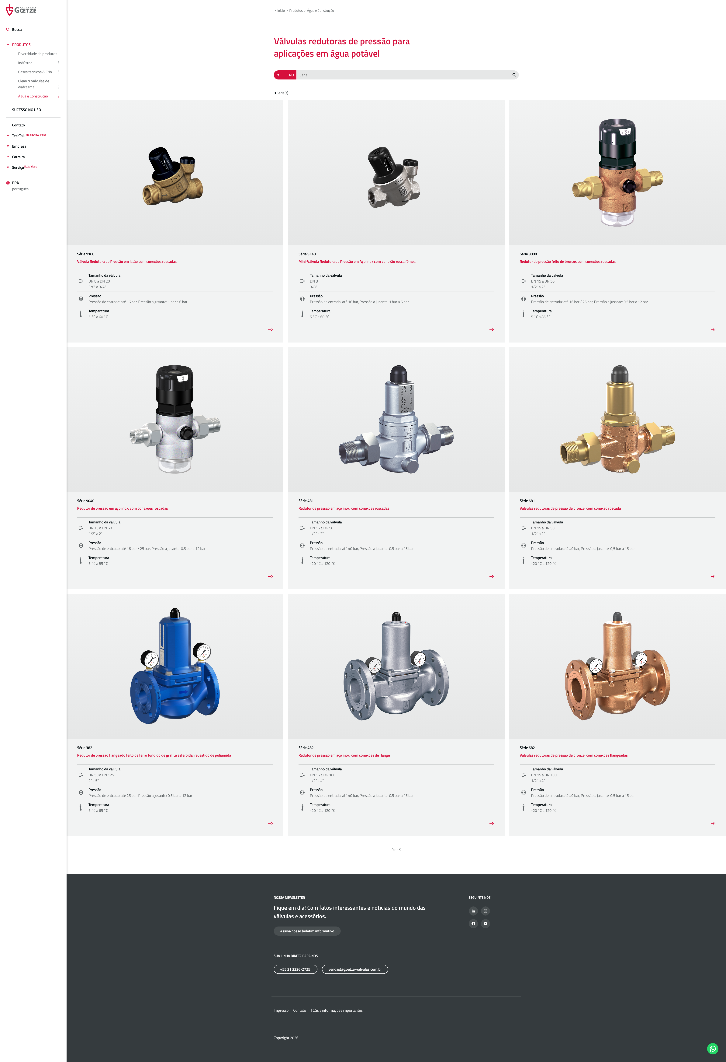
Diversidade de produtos (37, 54)
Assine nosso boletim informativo (307, 931)
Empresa (19, 146)
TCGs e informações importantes (337, 1010)
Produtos (21, 44)
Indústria (25, 63)
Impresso (281, 1010)
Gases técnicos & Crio (35, 72)
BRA (20, 186)
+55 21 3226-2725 (295, 969)
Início (281, 10)
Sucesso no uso (26, 110)
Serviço (24, 167)
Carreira (18, 157)
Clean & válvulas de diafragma (33, 84)
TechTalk (29, 136)
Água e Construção (33, 96)
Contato (18, 125)
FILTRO (288, 75)
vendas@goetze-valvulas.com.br (355, 969)
